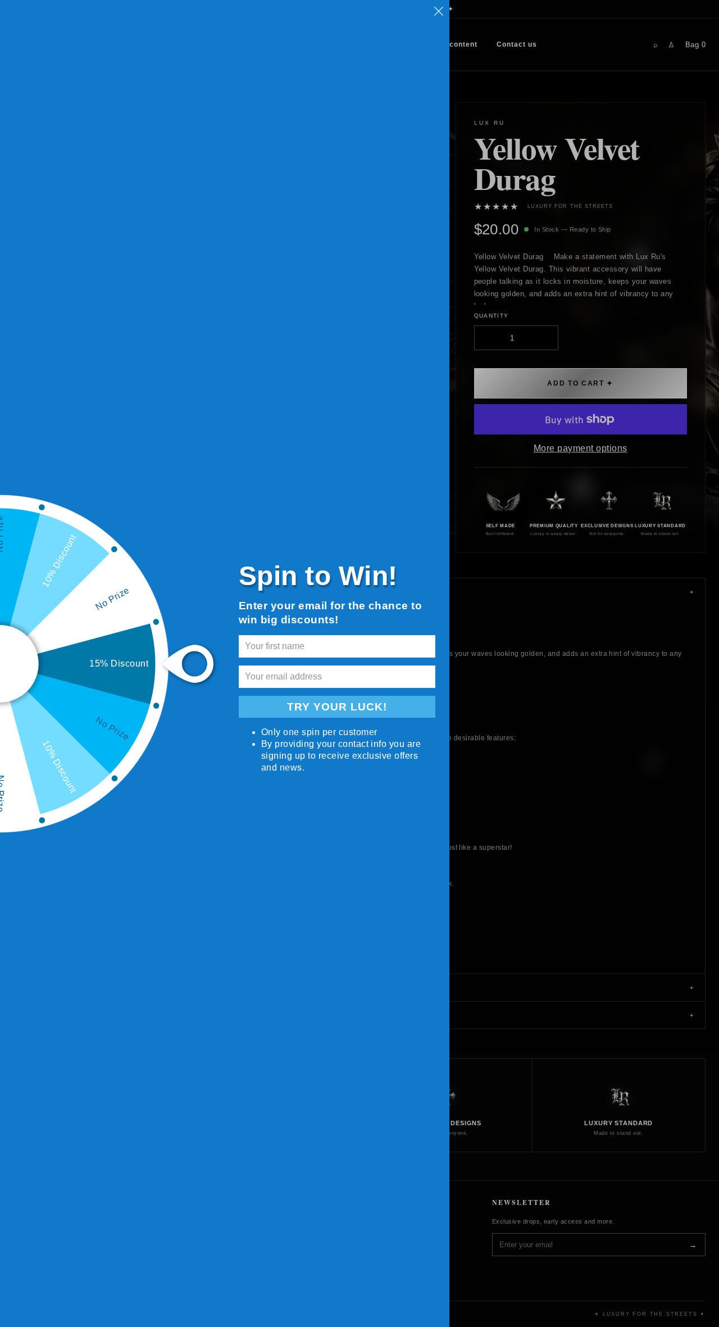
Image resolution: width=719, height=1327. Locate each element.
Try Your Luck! (337, 707)
